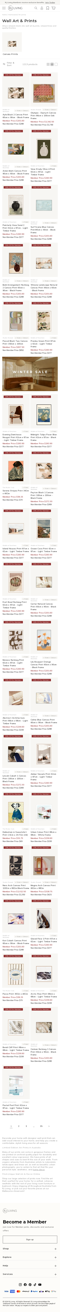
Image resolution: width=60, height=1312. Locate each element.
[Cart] (53, 8)
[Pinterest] (30, 1285)
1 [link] (11, 1126)
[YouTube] (40, 1285)
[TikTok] (35, 1285)
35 (41, 1126)
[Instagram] (20, 1285)
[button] (4, 8)
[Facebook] (25, 1285)
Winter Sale (16, 2)
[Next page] (49, 1126)
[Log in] (42, 8)
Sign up (30, 1239)
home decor (39, 1169)
